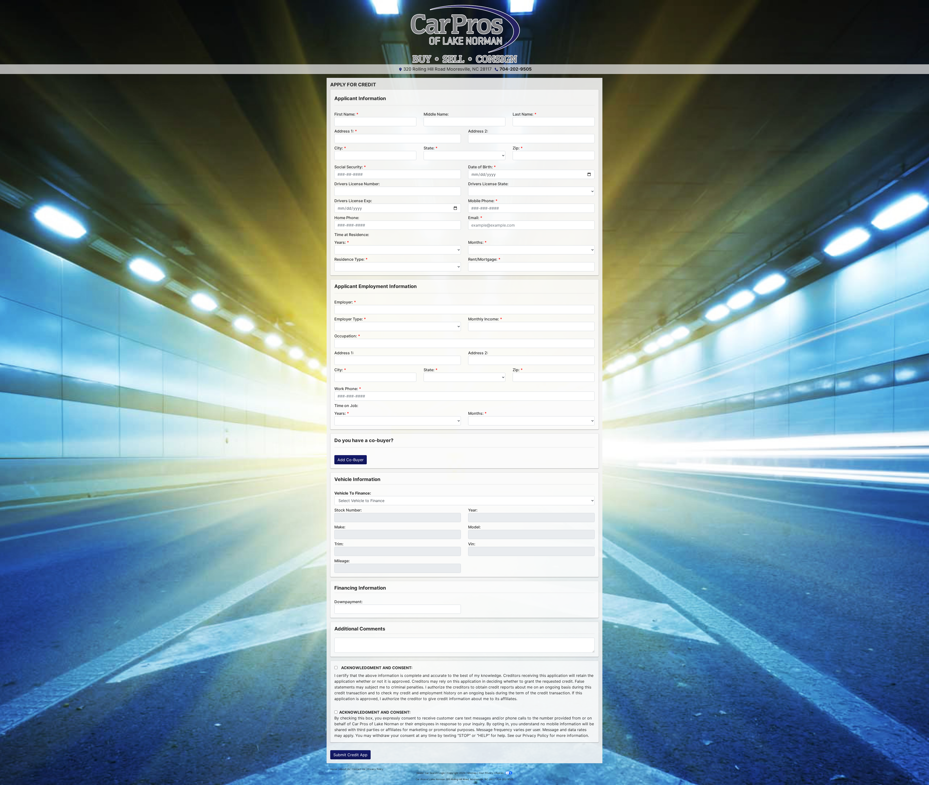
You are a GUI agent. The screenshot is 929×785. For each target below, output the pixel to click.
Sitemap (472, 772)
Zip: (516, 148)
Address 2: (478, 131)
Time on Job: (346, 405)
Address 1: (344, 131)
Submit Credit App (350, 754)
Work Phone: (346, 388)
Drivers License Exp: (353, 200)
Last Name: (523, 114)
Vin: (471, 543)
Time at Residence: (351, 234)
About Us (344, 769)
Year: (473, 510)
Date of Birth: (480, 166)
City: (338, 148)
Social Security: (348, 166)
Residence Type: (349, 259)
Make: (339, 527)
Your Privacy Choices (491, 772)
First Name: (344, 114)
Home (333, 769)
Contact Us (358, 769)
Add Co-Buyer (350, 459)
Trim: (339, 543)
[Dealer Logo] (464, 34)
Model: (474, 527)
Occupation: (345, 335)
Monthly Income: (483, 319)
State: (429, 148)
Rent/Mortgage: (482, 259)
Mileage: (342, 560)
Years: (340, 242)
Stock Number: (348, 510)
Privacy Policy (535, 735)
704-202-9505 (516, 69)
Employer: (343, 302)
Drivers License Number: (357, 183)
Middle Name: (436, 114)
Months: (476, 242)
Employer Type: (348, 319)
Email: (473, 217)
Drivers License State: (488, 183)
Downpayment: (348, 601)
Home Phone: (346, 217)
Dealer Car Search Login (431, 772)
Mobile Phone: (481, 200)
